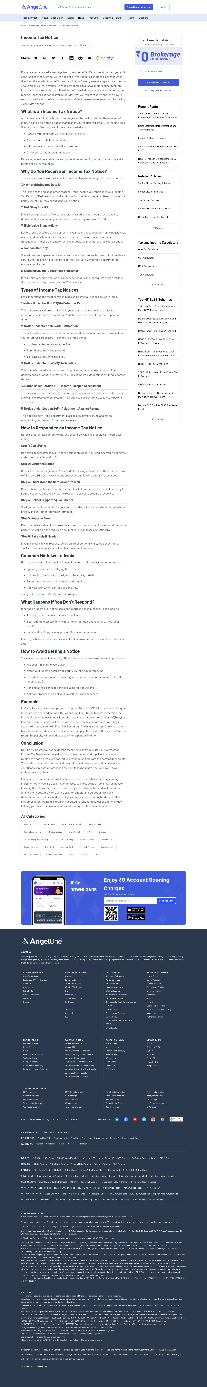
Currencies (69, 1009)
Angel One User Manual (71, 824)
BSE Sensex (123, 1158)
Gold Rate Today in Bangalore (163, 1175)
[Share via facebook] (62, 58)
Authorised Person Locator (76, 1076)
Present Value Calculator (116, 1013)
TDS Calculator (146, 274)
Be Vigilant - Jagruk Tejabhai (35, 1069)
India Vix (153, 1158)
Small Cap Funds (91, 1199)
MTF (98, 854)
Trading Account (94, 824)
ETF (66, 1005)
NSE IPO (150, 1043)
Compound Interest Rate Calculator (121, 1002)
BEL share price (112, 1107)
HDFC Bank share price (74, 1092)
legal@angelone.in (94, 1333)
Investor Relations (31, 994)
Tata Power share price (74, 1107)
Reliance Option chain (117, 1170)
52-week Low (111, 1058)
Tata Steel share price (115, 1092)
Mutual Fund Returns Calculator (119, 1020)
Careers (26, 1002)
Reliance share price (155, 1092)
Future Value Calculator (116, 998)
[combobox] (85, 45)
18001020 (54, 1119)
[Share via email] (89, 58)
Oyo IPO (150, 1050)
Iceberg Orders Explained (151, 138)
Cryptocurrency (107, 847)
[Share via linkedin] (71, 58)
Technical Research (31, 1058)
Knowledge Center (31, 1043)
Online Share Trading (32, 832)
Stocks (67, 976)
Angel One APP (44, 1138)
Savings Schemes (31, 847)
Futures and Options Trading (159, 1009)
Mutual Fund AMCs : (31, 1193)
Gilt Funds (124, 1199)
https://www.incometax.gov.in (58, 475)
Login (163, 7)
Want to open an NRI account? (158, 90)
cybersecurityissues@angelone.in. (101, 1330)
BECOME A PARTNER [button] (74, 1039)
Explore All (158, 284)
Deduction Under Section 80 (153, 216)
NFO (66, 991)
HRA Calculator (146, 266)
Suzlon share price (31, 1095)
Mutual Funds (49, 824)
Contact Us (28, 987)
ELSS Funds (59, 1199)
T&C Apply (171, 1349)
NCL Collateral (141, 1354)
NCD (66, 1017)
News (81, 17)
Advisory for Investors (122, 1354)
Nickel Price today (111, 1187)
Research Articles (86, 847)
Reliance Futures (102, 1164)
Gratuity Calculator (148, 249)
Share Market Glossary (115, 1050)
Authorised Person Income (75, 1058)
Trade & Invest (29, 17)
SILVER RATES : (28, 1181)
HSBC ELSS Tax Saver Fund (153, 363)
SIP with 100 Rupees (73, 983)
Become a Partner (112, 17)
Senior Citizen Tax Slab (150, 191)
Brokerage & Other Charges (35, 980)
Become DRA (69, 1047)
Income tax (151, 1013)
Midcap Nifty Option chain (92, 1170)
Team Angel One (69, 45)
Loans (71, 854)
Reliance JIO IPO (154, 1047)
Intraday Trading (55, 832)
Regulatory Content (52, 1349)
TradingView (82, 1143)
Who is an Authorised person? (77, 1050)
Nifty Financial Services (68, 1158)
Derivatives (101, 832)
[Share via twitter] (53, 58)
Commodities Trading (63, 839)
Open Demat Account (139, 7)
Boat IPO (150, 1054)
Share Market (74, 832)
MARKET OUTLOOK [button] (115, 1039)
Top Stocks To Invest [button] (34, 1088)
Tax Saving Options (148, 200)
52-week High (111, 1054)
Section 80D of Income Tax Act (154, 208)
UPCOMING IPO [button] (154, 1039)
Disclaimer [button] (27, 1292)
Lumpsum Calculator (114, 987)
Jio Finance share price (156, 1103)
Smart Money (28, 1047)
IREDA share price (30, 1099)
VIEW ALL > (158, 228)
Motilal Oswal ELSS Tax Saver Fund (157, 330)
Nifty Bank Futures (59, 1164)
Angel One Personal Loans (79, 1354)
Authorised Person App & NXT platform (81, 1069)
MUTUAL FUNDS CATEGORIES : (36, 1199)
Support (143, 17)
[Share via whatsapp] (44, 58)
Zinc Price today (92, 1187)
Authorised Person (87, 839)
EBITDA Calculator (113, 1017)
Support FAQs (72, 1119)
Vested (71, 1143)
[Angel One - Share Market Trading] (34, 7)
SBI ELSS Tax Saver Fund (152, 384)
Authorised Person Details (75, 1073)
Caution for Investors (74, 1359)
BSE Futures (119, 1164)
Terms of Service (89, 1340)
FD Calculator (111, 1005)
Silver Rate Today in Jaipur (143, 1181)
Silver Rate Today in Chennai (115, 1181)
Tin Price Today (152, 1187)
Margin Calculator (113, 980)
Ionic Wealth (63, 1132)
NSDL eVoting (172, 1354)
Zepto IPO (151, 1058)
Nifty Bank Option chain (65, 1170)
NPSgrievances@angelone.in (33, 1327)
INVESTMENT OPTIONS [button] (75, 972)
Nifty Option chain (42, 1170)
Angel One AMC (48, 1132)
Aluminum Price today (70, 1187)
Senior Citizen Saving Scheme (154, 183)
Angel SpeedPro (78, 1138)
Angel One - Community (33, 1065)
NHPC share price (71, 1095)
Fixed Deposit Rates (131, 1138)
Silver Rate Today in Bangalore (84, 1181)
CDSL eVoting (157, 1354)
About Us (27, 983)
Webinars (27, 998)
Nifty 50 (37, 1158)
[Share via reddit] (80, 58)
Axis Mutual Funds (97, 1193)
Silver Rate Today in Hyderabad (53, 1181)
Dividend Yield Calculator (116, 994)
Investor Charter (101, 1354)
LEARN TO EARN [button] (31, 1039)
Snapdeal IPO (152, 1065)
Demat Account (30, 824)
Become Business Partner (75, 1043)
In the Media (28, 991)
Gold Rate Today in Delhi (76, 1175)
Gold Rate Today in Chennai (103, 1175)
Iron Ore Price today (132, 1187)
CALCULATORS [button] (113, 972)
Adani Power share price (116, 1095)
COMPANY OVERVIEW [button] (33, 972)
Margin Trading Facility (97, 1138)
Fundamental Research (33, 1054)
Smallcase (50, 1143)
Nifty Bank (49, 1158)
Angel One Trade (61, 1138)
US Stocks (69, 1002)
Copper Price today (48, 1187)
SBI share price (70, 1103)
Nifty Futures (40, 1164)
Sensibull (39, 1143)
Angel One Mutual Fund (55, 1193)
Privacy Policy (72, 1340)
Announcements (112, 1047)
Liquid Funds (74, 1199)
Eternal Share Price (114, 1103)
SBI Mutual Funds (77, 1193)
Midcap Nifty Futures (81, 1164)
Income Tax (107, 839)
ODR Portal (26, 1359)
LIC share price (153, 1107)
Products (93, 17)
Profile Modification (53, 854)
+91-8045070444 (67, 1330)
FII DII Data (110, 1069)
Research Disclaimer (30, 1349)
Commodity (69, 1013)
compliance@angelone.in (90, 1324)
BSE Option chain (139, 1170)
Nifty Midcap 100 (106, 1158)
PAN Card (49, 847)
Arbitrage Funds (109, 1199)
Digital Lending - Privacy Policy (50, 1354)
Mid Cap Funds (139, 1199)
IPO (88, 832)
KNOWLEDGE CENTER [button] (157, 972)
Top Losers (110, 1065)
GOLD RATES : (27, 1175)
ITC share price (153, 1099)
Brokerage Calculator (115, 976)
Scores (100, 1349)
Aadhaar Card (67, 847)
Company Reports (31, 1061)
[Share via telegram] (35, 58)
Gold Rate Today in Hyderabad (133, 1175)
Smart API (85, 854)
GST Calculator (146, 257)
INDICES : (25, 1158)
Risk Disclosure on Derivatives (48, 1359)
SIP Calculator (112, 983)
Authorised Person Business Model (79, 1065)
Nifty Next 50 (89, 1158)
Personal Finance (31, 854)
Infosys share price (155, 1095)
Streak (61, 1143)
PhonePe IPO (152, 1062)
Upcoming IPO (70, 994)
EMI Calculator (112, 1028)
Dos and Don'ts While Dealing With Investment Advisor (131, 1349)
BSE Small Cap (139, 1158)
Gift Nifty (164, 1158)
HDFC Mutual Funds (118, 1193)
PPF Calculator (112, 1024)
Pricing (130, 17)
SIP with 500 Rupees (73, 987)
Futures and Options (73, 998)
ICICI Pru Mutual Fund (140, 1193)
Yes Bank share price (32, 1107)
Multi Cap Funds (156, 1199)
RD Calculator (111, 1009)
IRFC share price (30, 1092)
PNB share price (112, 1099)
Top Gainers (111, 1061)
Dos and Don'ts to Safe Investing (79, 1349)
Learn (70, 17)
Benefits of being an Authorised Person (81, 1054)
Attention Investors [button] (33, 1213)
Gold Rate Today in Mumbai (49, 1175)
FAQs (161, 1349)
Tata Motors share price (33, 1103)
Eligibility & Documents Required (78, 1061)
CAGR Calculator (113, 991)
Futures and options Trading (36, 839)
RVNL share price (71, 1099)
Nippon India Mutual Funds (165, 1193)
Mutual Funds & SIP (52, 17)
